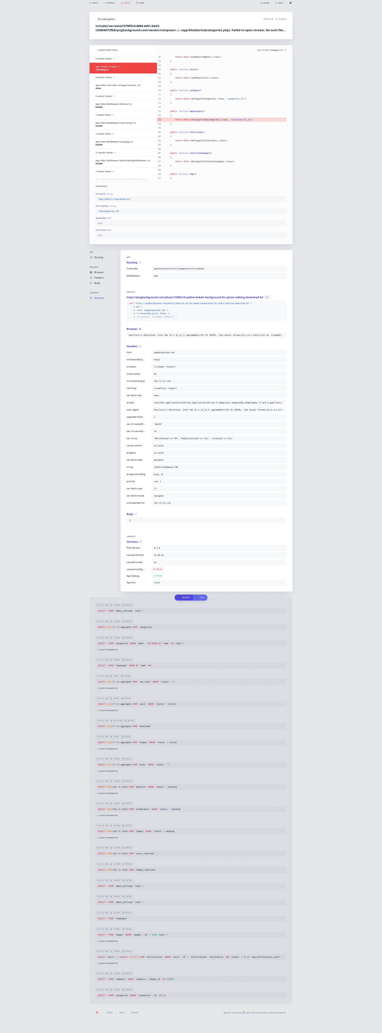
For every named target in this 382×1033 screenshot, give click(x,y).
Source (109, 1012)
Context (94, 293)
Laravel (134, 1012)
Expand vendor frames (108, 50)
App (91, 252)
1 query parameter (108, 650)
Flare (247, 1012)
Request (94, 267)
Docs (122, 1012)
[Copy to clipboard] (283, 199)
